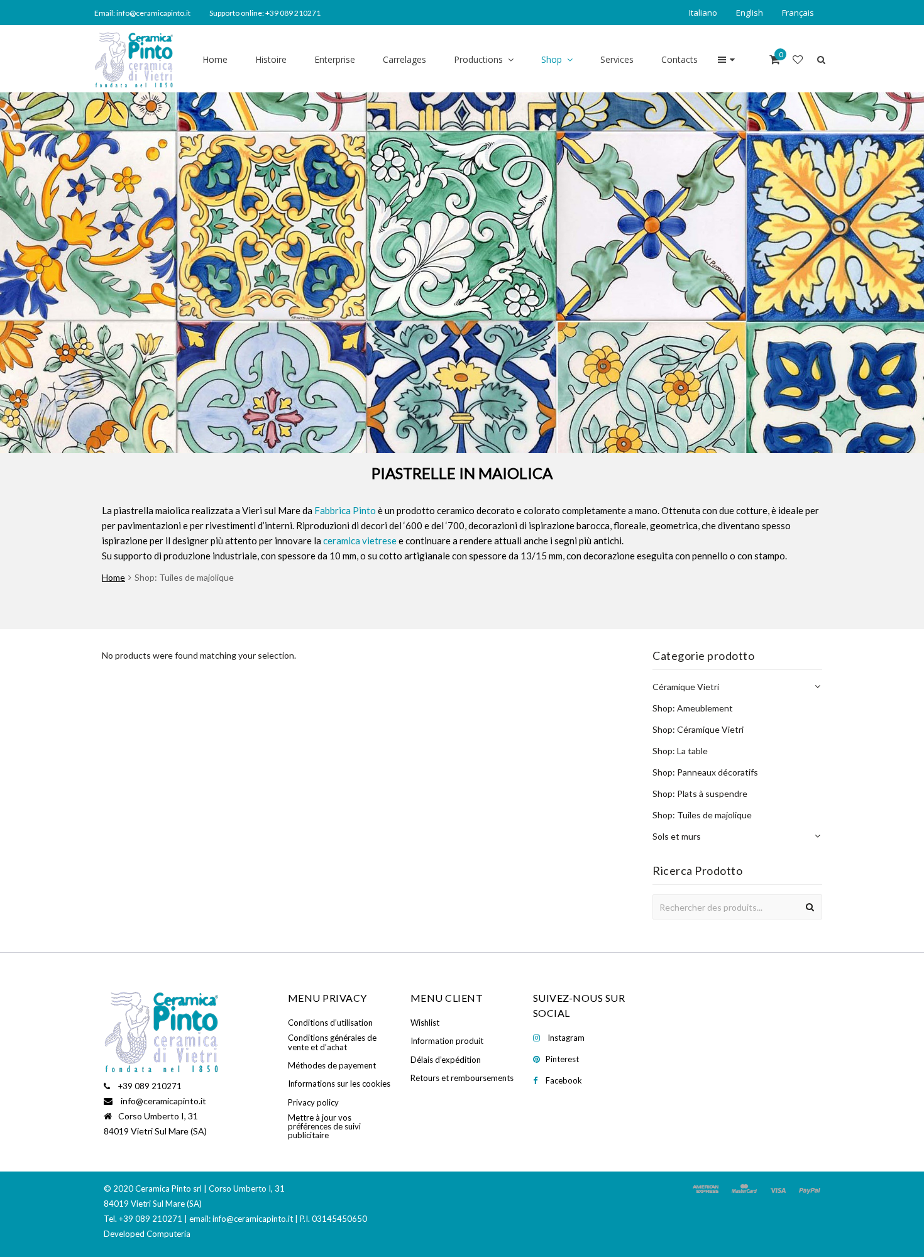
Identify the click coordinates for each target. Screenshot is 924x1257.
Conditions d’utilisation (330, 1022)
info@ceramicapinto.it (163, 1100)
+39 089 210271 (150, 1086)
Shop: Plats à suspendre (699, 793)
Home (113, 577)
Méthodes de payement (332, 1065)
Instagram (566, 1038)
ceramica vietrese (360, 540)
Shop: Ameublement (692, 708)
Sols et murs (676, 836)
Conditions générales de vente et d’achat (332, 1042)
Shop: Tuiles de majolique (702, 815)
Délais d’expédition (445, 1059)
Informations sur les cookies (339, 1083)
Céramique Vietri (685, 686)
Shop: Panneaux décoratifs (705, 772)
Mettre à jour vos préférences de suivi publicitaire (324, 1126)
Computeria (168, 1234)
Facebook (564, 1080)
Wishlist (424, 1022)
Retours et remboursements (462, 1077)
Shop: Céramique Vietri (698, 729)
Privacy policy (313, 1102)
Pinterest (562, 1059)
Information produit (446, 1040)
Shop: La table (680, 750)
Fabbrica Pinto (345, 510)
